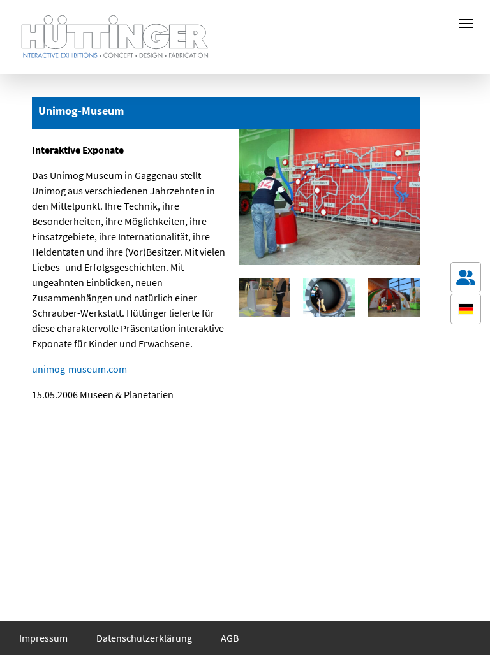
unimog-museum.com (79, 369)
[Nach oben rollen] (465, 627)
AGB (230, 637)
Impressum (43, 637)
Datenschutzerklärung (144, 637)
